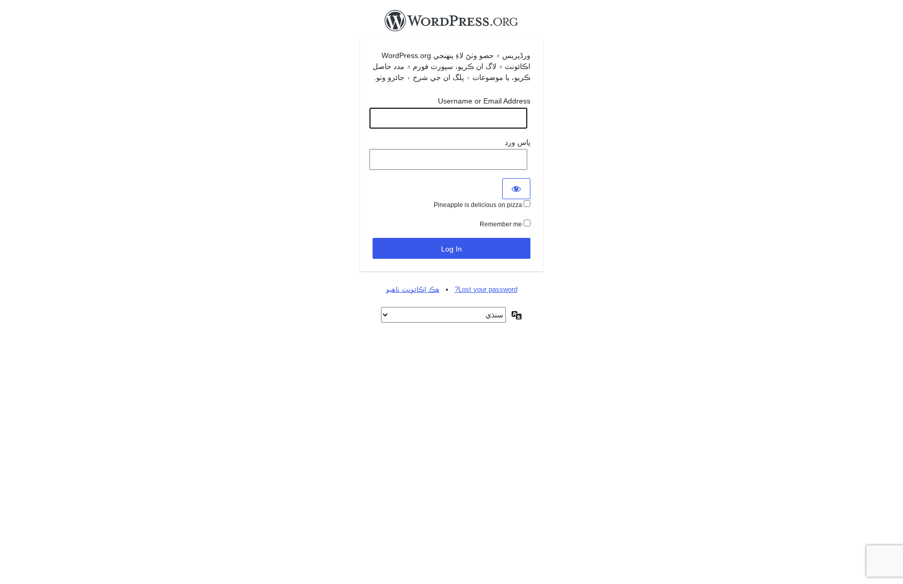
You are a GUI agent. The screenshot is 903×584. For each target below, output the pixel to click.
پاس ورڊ (517, 142)
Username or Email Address (484, 101)
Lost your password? (486, 289)
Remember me (502, 224)
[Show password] (516, 188)
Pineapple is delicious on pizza (479, 205)
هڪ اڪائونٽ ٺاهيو (412, 289)
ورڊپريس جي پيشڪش (451, 23)
